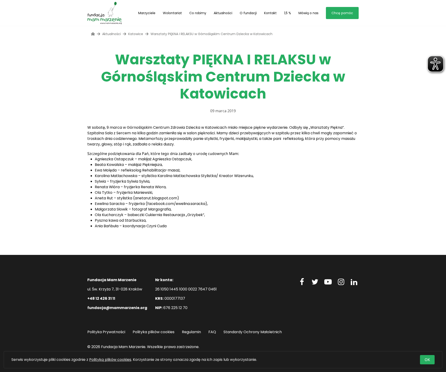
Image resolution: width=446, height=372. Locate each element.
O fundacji (248, 13)
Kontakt (270, 13)
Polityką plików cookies (110, 359)
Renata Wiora (153, 187)
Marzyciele (146, 13)
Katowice (135, 34)
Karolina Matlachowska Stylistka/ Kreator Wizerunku (205, 175)
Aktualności (223, 13)
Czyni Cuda (156, 226)
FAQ (212, 332)
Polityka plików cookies (153, 332)
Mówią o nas (308, 13)
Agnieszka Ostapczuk (171, 159)
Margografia (159, 209)
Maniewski (143, 192)
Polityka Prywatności (106, 332)
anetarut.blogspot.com (156, 198)
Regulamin (191, 332)
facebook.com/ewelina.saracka (176, 203)
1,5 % (287, 13)
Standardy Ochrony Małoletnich (252, 332)
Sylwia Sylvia (138, 181)
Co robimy (197, 13)
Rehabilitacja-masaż (161, 170)
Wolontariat (172, 13)
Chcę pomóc (342, 13)
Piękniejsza (152, 164)
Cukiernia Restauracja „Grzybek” (174, 214)
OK (427, 359)
